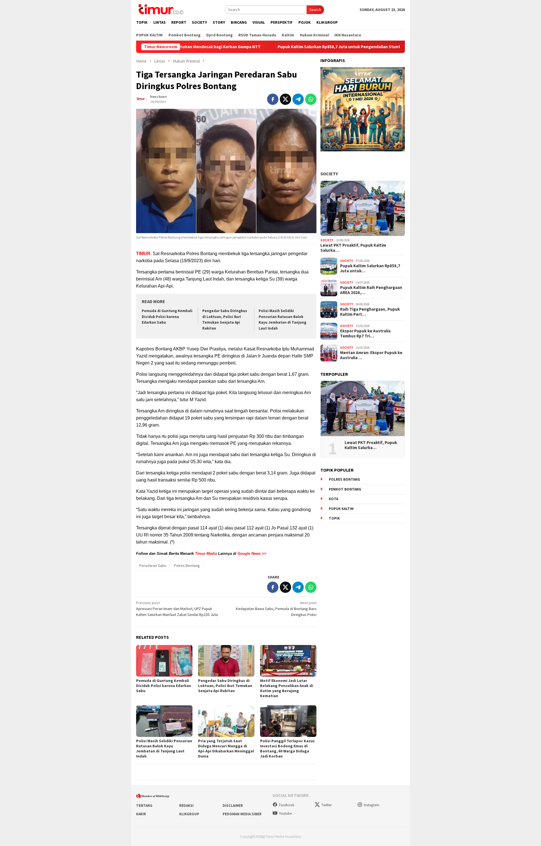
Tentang (144, 805)
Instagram (371, 805)
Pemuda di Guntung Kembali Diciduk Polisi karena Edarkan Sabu (167, 316)
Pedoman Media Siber (242, 814)
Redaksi (186, 805)
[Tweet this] (285, 99)
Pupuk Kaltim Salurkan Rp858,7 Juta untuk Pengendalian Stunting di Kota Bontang (324, 46)
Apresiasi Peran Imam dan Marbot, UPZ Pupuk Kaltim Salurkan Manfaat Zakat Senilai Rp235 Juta (177, 608)
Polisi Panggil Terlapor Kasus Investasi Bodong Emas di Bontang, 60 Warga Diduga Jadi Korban (287, 748)
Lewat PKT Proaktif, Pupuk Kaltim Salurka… (353, 248)
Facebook (286, 805)
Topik (334, 518)
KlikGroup (189, 814)
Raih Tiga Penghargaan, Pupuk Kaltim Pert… (370, 312)
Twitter (326, 805)
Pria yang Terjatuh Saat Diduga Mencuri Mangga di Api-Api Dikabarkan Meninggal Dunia (226, 748)
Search (315, 9)
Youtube (285, 813)
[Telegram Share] (298, 99)
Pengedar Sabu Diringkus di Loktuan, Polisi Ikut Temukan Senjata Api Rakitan (225, 685)
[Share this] (272, 99)
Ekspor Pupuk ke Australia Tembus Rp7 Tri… (365, 333)
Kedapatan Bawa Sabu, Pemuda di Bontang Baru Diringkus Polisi (276, 608)
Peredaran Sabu (152, 565)
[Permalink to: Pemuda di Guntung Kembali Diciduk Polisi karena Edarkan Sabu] (164, 661)
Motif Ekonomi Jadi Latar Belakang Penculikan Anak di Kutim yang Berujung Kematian (286, 688)
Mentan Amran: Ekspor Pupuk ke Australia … (371, 355)
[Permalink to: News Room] (141, 98)
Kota (333, 498)
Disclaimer (233, 805)
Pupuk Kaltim (341, 508)
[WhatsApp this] (310, 99)
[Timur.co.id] (160, 9)
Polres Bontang (187, 565)
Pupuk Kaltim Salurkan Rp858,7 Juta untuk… (370, 268)
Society (329, 173)
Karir (141, 814)
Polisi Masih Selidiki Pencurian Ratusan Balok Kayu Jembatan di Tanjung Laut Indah (164, 748)
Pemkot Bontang (345, 489)
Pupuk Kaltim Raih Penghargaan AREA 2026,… (371, 290)
